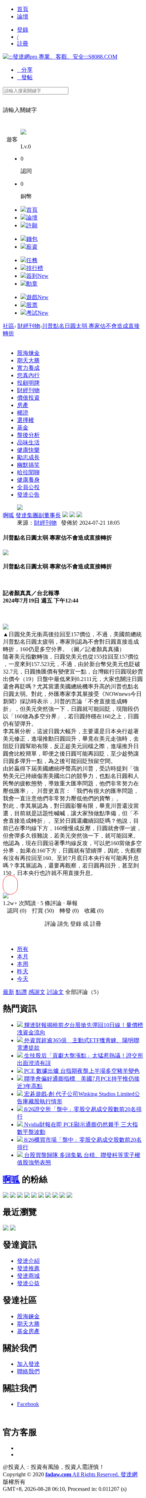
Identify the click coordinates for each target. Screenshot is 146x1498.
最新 (8, 992)
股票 (32, 305)
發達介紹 (28, 1261)
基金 (22, 427)
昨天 (22, 971)
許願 (32, 225)
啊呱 (8, 515)
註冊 (22, 43)
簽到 (37, 276)
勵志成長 (28, 457)
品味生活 (28, 442)
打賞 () (41, 911)
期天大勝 (28, 360)
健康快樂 (28, 450)
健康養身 (28, 480)
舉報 (72, 903)
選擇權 (25, 420)
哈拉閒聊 (28, 472)
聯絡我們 (28, 1371)
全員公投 (28, 487)
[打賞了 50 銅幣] (6, 896)
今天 (22, 979)
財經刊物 (28, 326)
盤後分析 (28, 435)
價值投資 (28, 398)
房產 (22, 405)
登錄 (22, 30)
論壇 (22, 16)
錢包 (32, 239)
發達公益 (28, 1283)
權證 (22, 413)
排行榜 (34, 268)
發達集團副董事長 (38, 515)
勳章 (32, 284)
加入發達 (28, 1364)
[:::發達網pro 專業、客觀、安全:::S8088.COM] (60, 57)
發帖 (25, 77)
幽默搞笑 (28, 465)
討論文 (55, 992)
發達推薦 (28, 1268)
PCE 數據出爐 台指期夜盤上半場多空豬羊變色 (81, 1071)
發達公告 (28, 495)
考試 (37, 313)
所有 (22, 949)
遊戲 (37, 297)
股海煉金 (28, 353)
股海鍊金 (28, 1316)
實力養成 (28, 368)
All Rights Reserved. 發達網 (91, 1474)
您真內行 (28, 375)
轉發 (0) (67, 911)
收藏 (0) (91, 911)
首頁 (22, 9)
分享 (25, 70)
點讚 (21, 992)
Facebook (28, 1404)
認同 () (14, 911)
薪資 (32, 247)
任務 (32, 260)
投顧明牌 (28, 383)
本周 (22, 964)
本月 (22, 956)
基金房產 (28, 1331)
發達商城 (28, 1276)
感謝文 (36, 992)
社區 (8, 326)
